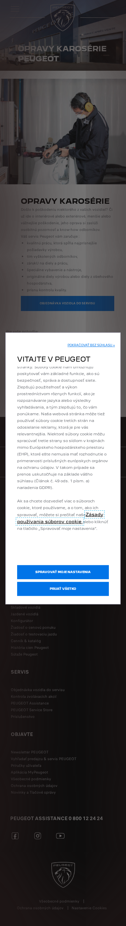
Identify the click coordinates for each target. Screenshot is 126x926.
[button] (91, 345)
